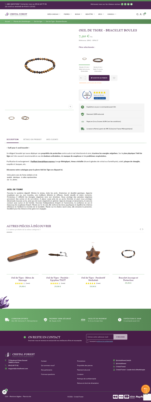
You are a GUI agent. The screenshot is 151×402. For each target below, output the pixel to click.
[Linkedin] (128, 4)
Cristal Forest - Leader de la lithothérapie (130, 370)
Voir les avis (100, 98)
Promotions (81, 361)
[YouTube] (131, 4)
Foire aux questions (48, 374)
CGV (6, 396)
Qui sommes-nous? (48, 365)
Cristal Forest (121, 367)
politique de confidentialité (105, 341)
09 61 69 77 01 (13, 365)
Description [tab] (13, 139)
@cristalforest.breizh (123, 360)
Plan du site (27, 396)
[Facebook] (122, 4)
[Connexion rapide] (141, 14)
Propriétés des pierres (85, 365)
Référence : (83, 40)
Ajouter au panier (100, 78)
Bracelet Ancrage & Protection (128, 278)
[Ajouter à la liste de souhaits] (114, 78)
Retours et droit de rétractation (88, 383)
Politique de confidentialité (86, 379)
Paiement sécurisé (83, 370)
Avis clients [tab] (52, 139)
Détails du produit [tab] (32, 139)
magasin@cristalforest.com (18, 369)
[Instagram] (125, 4)
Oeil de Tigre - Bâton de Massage (22, 278)
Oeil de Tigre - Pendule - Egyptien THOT (58, 278)
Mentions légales (15, 396)
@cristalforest (121, 363)
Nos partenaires (46, 370)
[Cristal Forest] (20, 355)
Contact (44, 361)
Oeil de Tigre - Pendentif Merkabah (93, 278)
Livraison (80, 374)
